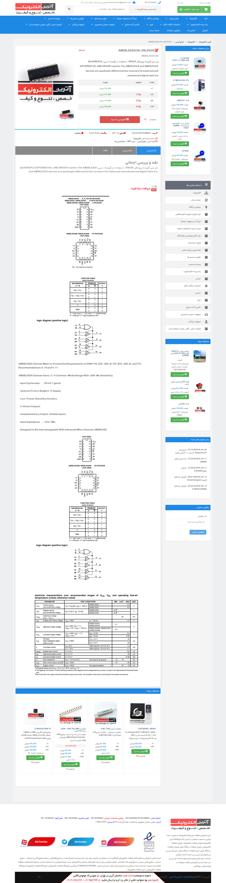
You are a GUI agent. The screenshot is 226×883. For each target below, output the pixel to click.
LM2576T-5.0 (183, 100)
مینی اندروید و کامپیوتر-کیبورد (189, 228)
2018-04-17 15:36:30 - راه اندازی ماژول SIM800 (190, 460)
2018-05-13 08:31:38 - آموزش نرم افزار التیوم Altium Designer (190, 478)
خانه (206, 18)
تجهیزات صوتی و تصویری (105, 24)
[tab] (148, 150)
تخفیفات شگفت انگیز (171, 24)
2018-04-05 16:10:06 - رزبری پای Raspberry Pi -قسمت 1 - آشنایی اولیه (191, 451)
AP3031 (185, 151)
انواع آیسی (141, 141)
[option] (46, 75)
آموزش (205, 30)
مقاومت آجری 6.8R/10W (111, 728)
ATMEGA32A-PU (181, 80)
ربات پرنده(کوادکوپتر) (199, 24)
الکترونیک (193, 18)
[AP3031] (200, 156)
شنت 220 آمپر (183, 404)
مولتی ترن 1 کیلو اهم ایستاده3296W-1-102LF (180, 126)
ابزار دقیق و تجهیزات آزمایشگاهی (188, 214)
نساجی (198, 293)
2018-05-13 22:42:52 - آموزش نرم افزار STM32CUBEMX (190, 488)
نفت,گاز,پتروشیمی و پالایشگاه (189, 235)
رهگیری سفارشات (173, 30)
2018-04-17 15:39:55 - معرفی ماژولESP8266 (194, 469)
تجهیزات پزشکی (78, 24)
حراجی (198, 278)
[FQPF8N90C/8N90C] (140, 713)
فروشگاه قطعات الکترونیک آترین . (182, 877)
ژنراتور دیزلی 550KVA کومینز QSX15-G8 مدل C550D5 (179, 353)
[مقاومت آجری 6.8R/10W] (105, 713)
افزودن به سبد (179, 73)
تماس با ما (191, 30)
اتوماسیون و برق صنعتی (191, 250)
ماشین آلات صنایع (132, 24)
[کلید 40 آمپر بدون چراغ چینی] (200, 386)
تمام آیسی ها (120, 141)
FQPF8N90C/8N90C (147, 728)
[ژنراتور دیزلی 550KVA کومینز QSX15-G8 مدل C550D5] (200, 356)
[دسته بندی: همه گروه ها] (136, 9)
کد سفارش (202, 516)
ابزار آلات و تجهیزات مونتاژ (127, 18)
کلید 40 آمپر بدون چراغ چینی (180, 383)
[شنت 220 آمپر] (200, 409)
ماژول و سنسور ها (77, 18)
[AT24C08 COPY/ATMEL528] (200, 63)
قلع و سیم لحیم (100, 18)
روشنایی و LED (153, 18)
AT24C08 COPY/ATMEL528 (180, 59)
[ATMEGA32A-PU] (200, 85)
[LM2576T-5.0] (200, 105)
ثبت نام (180, 3)
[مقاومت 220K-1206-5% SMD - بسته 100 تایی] (70, 713)
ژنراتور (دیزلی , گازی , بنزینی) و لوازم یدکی (45, 24)
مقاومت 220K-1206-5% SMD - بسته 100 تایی (72, 730)
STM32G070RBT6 (42, 728)
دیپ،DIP (131, 141)
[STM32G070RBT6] (35, 713)
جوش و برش (174, 18)
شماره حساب (154, 30)
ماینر (151, 24)
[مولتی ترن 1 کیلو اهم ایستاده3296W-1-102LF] (200, 128)
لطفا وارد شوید (205, 3)
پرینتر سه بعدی (54, 18)
